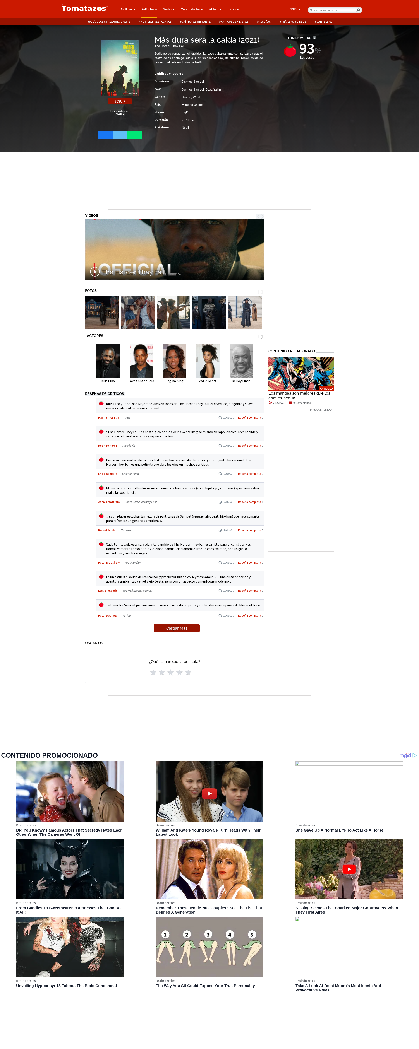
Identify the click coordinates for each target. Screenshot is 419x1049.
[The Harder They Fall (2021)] (102, 312)
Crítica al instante (196, 22)
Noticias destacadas (156, 22)
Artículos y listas (235, 22)
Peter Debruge (107, 615)
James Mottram (109, 502)
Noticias (127, 9)
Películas (148, 9)
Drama (186, 97)
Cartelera (324, 22)
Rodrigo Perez (107, 446)
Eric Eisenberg (108, 474)
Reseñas (265, 22)
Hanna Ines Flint (109, 417)
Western (198, 97)
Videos (214, 9)
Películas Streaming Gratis (109, 22)
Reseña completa (249, 417)
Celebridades (191, 9)
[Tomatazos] (83, 9)
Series (168, 9)
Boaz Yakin (213, 89)
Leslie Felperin (108, 591)
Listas (232, 9)
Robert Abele (106, 530)
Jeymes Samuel (193, 81)
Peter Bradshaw (109, 562)
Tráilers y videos (293, 22)
